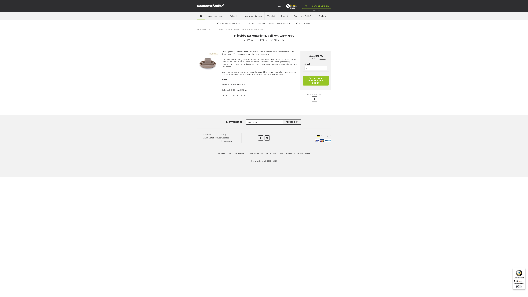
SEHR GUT (281, 6)
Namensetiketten (253, 16)
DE (212, 29)
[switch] (519, 286)
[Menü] (523, 269)
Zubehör (271, 16)
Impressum (227, 141)
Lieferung (323, 59)
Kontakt (207, 134)
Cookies (225, 138)
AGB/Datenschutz (212, 138)
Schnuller (234, 16)
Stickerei (323, 16)
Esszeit (284, 16)
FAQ (223, 134)
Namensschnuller (216, 16)
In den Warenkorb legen (316, 80)
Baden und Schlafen (303, 16)
